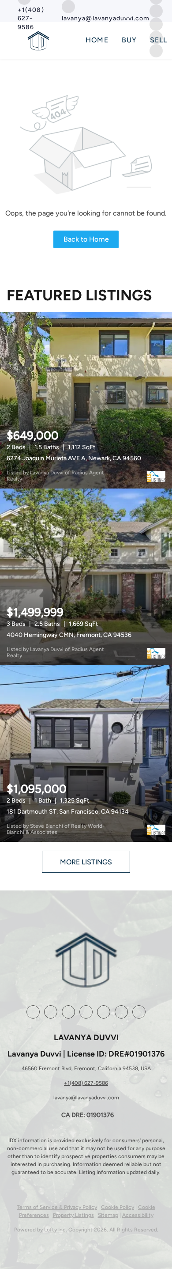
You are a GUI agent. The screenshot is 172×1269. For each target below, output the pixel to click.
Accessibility (137, 1215)
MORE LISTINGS (86, 862)
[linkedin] (50, 1012)
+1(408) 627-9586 (86, 1083)
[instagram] (156, 10)
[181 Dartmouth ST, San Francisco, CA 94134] (86, 753)
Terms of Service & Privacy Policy (57, 1207)
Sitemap (108, 1215)
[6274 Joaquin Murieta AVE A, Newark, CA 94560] (86, 400)
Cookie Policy (117, 1207)
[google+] (121, 1012)
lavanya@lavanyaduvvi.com (86, 1098)
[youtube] (103, 1012)
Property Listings (73, 1215)
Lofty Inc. (55, 1230)
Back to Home (86, 239)
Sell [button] (158, 40)
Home (97, 40)
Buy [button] (129, 40)
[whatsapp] (139, 1012)
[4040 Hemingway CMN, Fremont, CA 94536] (86, 577)
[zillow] (68, 1012)
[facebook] (33, 1012)
